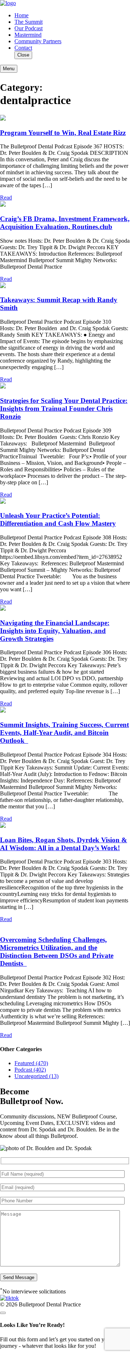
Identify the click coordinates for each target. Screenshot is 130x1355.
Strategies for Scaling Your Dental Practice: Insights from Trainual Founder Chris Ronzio (63, 408)
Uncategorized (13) (36, 1076)
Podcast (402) (30, 1070)
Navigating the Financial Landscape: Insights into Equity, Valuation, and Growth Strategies (54, 630)
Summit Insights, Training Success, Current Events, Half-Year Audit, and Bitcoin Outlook (64, 732)
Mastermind (28, 35)
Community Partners (37, 41)
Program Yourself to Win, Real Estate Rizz (63, 132)
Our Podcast (28, 28)
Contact (23, 48)
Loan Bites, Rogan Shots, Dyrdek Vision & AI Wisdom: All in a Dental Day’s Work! (63, 844)
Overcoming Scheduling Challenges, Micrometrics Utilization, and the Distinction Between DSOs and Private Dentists (56, 951)
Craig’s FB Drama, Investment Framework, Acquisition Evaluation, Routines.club (65, 222)
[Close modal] (3, 1313)
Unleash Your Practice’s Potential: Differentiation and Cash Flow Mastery (58, 519)
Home (21, 15)
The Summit (28, 22)
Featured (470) (31, 1063)
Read (6, 197)
